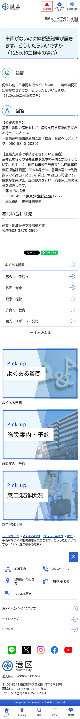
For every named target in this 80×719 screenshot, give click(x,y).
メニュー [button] (55, 715)
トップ (6, 715)
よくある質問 (31, 536)
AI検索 (71, 715)
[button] (47, 6)
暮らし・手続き (53, 536)
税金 (70, 536)
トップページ (10, 536)
